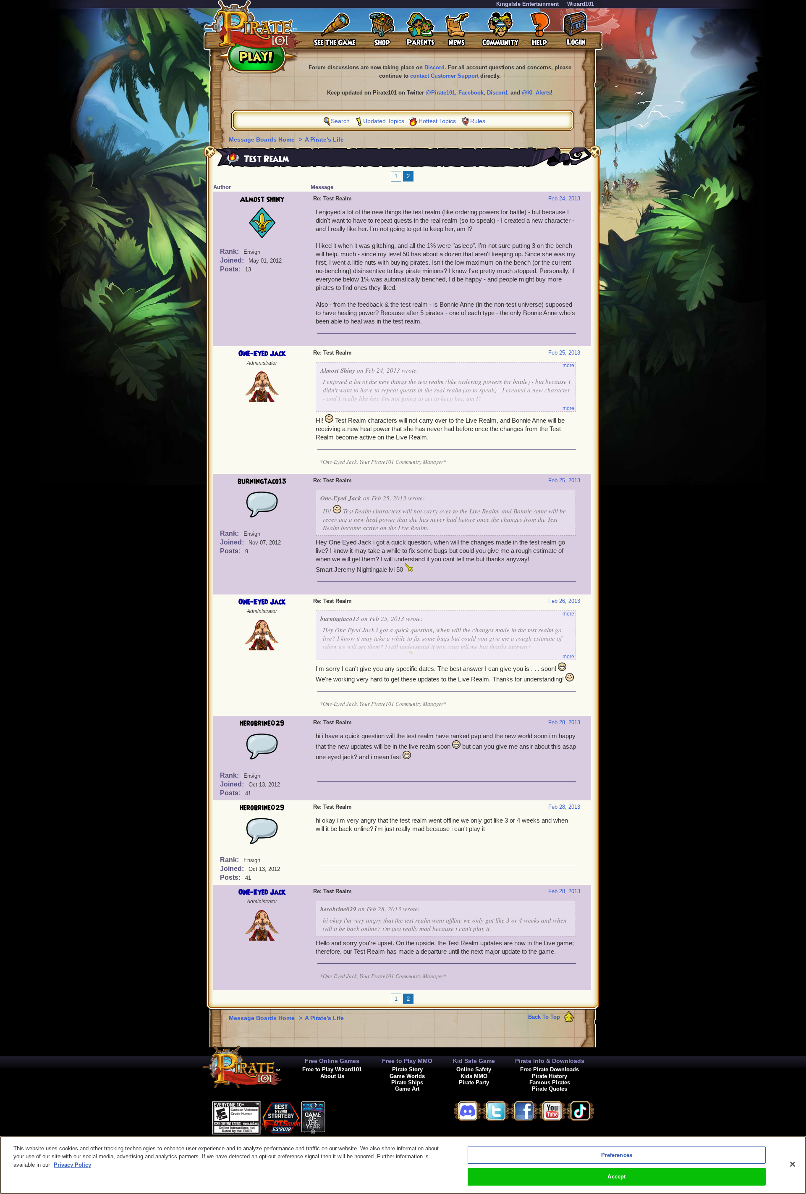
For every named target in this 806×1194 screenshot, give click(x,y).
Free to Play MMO (407, 1060)
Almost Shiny (262, 200)
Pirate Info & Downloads (549, 1060)
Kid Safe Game (474, 1060)
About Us (332, 1076)
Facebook (471, 92)
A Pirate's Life (324, 139)
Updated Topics (383, 121)
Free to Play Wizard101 (332, 1069)
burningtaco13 (262, 481)
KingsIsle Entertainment (527, 4)
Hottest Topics (437, 121)
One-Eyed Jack (261, 354)
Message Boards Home (262, 139)
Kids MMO (474, 1076)
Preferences (616, 1155)
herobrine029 (262, 723)
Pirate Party (474, 1082)
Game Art (407, 1089)
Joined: (233, 260)
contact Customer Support (444, 76)
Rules (477, 121)
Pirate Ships (407, 1082)
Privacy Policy (72, 1165)
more (568, 365)
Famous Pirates (549, 1082)
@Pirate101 (440, 92)
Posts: (231, 269)
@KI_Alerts (536, 92)
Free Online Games (332, 1060)
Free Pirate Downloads (549, 1069)
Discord (434, 67)
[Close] (792, 1164)
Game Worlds (407, 1076)
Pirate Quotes (549, 1089)
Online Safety (473, 1069)
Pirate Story (407, 1069)
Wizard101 (580, 4)
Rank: (230, 251)
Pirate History (549, 1076)
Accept (616, 1176)
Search (340, 121)
